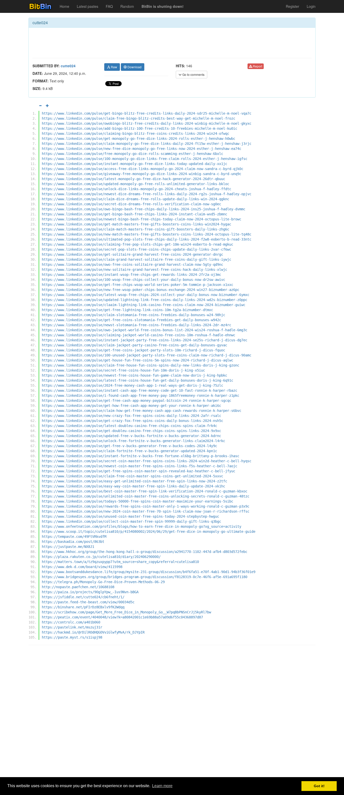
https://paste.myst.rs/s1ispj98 (72, 637)
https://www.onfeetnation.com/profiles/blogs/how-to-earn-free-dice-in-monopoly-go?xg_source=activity (141, 526)
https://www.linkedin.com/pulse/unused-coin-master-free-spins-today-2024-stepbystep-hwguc (130, 516)
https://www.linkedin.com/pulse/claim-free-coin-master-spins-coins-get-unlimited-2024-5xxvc (132, 476)
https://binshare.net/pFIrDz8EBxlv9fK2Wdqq (83, 607)
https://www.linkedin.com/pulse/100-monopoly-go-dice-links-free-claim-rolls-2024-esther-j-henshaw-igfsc (144, 159)
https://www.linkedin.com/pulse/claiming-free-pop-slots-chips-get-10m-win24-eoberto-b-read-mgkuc (137, 244)
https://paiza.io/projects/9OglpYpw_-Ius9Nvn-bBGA (90, 592)
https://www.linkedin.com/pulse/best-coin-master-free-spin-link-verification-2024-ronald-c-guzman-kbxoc (144, 491)
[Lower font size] (40, 105)
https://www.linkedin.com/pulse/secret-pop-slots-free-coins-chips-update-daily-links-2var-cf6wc (136, 249)
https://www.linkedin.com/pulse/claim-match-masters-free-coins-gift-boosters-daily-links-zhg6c (135, 229)
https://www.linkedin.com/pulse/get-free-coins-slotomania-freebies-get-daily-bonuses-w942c (131, 320)
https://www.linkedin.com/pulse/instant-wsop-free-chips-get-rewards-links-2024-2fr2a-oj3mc (131, 275)
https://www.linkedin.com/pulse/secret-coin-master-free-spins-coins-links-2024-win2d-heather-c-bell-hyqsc (146, 461)
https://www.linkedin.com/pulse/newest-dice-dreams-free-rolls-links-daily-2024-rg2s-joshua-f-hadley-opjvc (146, 194)
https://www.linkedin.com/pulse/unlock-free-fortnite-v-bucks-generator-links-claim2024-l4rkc (133, 441)
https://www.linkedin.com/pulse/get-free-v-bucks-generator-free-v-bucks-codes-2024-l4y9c (129, 446)
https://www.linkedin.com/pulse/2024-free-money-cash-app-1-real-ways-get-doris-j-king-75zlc (132, 385)
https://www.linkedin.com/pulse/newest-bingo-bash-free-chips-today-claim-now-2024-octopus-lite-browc (141, 219)
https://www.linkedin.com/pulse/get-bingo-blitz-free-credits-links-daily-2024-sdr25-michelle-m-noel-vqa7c (146, 113)
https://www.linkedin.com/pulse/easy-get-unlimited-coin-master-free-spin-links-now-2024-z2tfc (134, 481)
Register (292, 6)
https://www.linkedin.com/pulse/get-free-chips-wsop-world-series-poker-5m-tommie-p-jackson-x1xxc (137, 285)
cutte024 (68, 65)
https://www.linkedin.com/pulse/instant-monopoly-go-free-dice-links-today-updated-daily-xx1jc (134, 164)
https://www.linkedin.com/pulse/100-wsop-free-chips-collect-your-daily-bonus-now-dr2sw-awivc (133, 280)
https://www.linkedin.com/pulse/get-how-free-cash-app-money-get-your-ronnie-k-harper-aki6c (131, 406)
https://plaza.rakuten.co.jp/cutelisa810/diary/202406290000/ (101, 557)
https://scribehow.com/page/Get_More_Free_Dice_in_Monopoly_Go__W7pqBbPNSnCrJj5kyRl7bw (126, 612)
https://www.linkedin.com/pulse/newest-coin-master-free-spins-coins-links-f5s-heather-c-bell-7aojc (139, 466)
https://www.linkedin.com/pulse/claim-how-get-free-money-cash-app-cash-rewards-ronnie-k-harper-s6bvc (141, 411)
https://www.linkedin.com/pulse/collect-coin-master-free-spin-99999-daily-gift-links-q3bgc (131, 521)
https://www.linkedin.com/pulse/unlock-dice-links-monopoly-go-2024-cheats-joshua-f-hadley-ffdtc (136, 189)
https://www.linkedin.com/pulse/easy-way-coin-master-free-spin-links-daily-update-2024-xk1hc (133, 486)
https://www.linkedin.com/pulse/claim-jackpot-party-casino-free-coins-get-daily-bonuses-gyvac (134, 345)
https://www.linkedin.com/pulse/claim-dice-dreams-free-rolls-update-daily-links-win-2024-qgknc (135, 199)
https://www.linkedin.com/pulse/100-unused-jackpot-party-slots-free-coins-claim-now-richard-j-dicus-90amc (146, 355)
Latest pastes (87, 6)
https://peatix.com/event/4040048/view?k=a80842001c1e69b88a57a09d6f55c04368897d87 (122, 617)
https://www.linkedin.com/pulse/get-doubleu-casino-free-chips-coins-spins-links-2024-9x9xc (131, 431)
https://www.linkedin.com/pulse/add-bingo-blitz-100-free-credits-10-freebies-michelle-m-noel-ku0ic (139, 128)
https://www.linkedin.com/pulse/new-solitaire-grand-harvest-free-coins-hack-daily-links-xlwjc (134, 270)
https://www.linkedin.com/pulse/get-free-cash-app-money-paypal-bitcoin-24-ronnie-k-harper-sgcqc (136, 401)
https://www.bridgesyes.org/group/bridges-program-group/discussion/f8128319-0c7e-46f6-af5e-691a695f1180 (144, 577)
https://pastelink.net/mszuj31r (72, 627)
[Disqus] (172, 713)
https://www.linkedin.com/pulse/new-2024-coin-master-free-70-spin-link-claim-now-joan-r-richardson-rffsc (145, 511)
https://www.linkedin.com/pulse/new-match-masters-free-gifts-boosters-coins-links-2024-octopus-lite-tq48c (146, 234)
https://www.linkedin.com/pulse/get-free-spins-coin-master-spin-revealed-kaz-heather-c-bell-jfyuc (138, 471)
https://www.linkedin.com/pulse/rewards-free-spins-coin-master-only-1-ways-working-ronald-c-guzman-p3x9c (145, 506)
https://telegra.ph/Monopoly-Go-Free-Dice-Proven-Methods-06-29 (103, 582)
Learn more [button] (162, 786)
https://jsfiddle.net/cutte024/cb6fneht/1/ (83, 597)
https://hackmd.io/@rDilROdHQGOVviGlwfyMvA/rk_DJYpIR (93, 632)
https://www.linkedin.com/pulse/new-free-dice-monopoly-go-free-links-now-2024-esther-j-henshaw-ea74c (141, 149)
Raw (113, 67)
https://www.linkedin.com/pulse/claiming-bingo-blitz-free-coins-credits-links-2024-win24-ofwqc (135, 133)
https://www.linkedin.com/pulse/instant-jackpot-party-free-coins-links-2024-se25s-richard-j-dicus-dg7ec (144, 340)
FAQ (109, 6)
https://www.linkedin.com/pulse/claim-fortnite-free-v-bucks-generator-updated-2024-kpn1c (129, 451)
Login (311, 6)
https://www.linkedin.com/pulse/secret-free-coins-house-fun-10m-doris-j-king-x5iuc (123, 370)
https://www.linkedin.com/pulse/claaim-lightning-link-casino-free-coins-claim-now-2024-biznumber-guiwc (143, 305)
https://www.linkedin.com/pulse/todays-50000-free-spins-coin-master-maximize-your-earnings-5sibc (137, 501)
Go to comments (193, 74)
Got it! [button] (319, 786)
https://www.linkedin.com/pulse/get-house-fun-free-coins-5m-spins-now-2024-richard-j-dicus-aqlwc (137, 360)
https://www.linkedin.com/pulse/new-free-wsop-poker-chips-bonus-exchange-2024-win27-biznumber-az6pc (140, 290)
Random (127, 6)
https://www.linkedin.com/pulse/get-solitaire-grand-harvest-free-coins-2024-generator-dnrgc (132, 254)
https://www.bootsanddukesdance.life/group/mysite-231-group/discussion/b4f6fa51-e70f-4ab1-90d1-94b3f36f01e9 (148, 572)
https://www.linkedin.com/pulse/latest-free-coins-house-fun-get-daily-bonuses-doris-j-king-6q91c (137, 380)
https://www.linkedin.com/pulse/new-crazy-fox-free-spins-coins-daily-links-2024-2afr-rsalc (131, 416)
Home (64, 6)
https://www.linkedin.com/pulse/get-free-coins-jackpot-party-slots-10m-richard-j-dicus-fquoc (133, 350)
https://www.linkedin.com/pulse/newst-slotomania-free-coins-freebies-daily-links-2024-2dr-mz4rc (136, 325)
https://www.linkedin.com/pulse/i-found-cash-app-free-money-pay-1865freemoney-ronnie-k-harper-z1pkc (140, 395)
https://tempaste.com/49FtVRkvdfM (74, 537)
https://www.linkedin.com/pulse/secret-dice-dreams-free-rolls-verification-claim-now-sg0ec (131, 204)
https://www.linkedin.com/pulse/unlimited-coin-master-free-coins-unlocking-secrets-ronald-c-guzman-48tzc (145, 496)
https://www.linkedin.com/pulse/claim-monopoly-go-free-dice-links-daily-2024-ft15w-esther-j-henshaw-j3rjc (146, 144)
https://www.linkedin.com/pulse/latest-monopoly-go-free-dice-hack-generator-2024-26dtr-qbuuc (133, 179)
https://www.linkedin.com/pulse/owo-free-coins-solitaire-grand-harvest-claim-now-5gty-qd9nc (132, 264)
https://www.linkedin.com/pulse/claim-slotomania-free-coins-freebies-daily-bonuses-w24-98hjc (133, 315)
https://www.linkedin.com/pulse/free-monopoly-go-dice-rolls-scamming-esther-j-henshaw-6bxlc (132, 154)
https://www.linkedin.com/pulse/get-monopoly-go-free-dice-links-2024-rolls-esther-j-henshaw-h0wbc (138, 139)
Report (257, 66)
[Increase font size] (47, 105)
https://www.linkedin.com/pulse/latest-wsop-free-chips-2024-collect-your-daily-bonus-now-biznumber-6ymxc (145, 295)
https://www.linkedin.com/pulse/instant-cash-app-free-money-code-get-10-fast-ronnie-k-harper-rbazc (139, 390)
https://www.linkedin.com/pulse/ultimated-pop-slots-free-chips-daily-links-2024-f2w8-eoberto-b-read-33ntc (146, 239)
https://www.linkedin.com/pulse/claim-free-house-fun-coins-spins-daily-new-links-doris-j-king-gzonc (140, 365)
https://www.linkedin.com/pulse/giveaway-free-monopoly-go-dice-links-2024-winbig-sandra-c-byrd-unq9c (141, 174)
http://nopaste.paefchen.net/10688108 (78, 587)
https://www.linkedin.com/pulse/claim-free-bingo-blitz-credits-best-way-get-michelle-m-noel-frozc (138, 118)
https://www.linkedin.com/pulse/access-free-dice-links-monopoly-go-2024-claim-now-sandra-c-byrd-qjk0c (142, 169)
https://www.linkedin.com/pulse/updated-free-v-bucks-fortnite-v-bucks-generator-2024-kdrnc (131, 436)
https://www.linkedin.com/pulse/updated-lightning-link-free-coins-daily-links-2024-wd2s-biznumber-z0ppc (144, 300)
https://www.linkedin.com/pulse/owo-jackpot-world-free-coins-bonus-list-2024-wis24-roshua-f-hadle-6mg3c (144, 330)
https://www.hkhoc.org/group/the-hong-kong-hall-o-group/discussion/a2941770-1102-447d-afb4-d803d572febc (144, 552)
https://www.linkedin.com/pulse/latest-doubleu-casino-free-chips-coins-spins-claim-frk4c (129, 426)
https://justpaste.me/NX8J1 (68, 547)
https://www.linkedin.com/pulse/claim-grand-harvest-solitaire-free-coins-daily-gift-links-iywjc (136, 259)
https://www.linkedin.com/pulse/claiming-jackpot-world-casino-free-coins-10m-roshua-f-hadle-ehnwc (138, 335)
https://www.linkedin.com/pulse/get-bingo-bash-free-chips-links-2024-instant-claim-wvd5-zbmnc (134, 214)
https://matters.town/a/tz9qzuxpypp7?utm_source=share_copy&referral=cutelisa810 (120, 562)
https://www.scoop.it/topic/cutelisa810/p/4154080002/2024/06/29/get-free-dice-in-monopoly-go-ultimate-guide (148, 531)
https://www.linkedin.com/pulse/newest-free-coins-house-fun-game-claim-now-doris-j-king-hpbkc (134, 375)
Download (134, 67)
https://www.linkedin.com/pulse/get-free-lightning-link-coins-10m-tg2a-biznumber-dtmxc (127, 310)
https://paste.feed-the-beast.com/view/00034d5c (88, 602)
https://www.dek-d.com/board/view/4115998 (82, 567)
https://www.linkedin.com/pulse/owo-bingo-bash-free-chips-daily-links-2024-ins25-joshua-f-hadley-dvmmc (143, 209)
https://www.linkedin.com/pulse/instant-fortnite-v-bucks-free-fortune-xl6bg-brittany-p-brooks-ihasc (140, 456)
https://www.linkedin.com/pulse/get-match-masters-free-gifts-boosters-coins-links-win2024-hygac (136, 224)
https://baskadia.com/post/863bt (73, 542)
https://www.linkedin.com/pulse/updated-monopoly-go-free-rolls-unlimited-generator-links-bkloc (135, 184)
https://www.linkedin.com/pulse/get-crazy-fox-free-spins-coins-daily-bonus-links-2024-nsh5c (132, 421)
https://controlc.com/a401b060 (71, 622)
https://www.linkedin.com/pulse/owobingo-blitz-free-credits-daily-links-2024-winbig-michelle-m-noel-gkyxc (146, 123)
